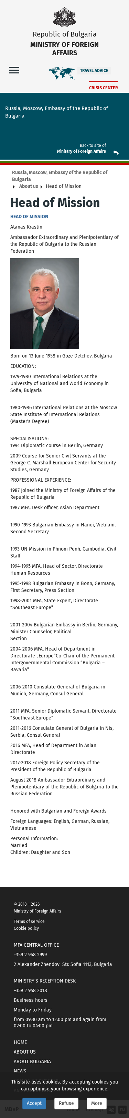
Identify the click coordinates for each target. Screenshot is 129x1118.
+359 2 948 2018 (30, 991)
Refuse (66, 1103)
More (96, 1103)
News (20, 1071)
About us (28, 186)
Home (20, 1042)
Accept (34, 1103)
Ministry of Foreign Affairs (81, 151)
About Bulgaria (32, 1062)
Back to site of (93, 145)
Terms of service (29, 921)
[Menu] (14, 69)
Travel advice (94, 70)
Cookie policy (26, 928)
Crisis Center (103, 87)
